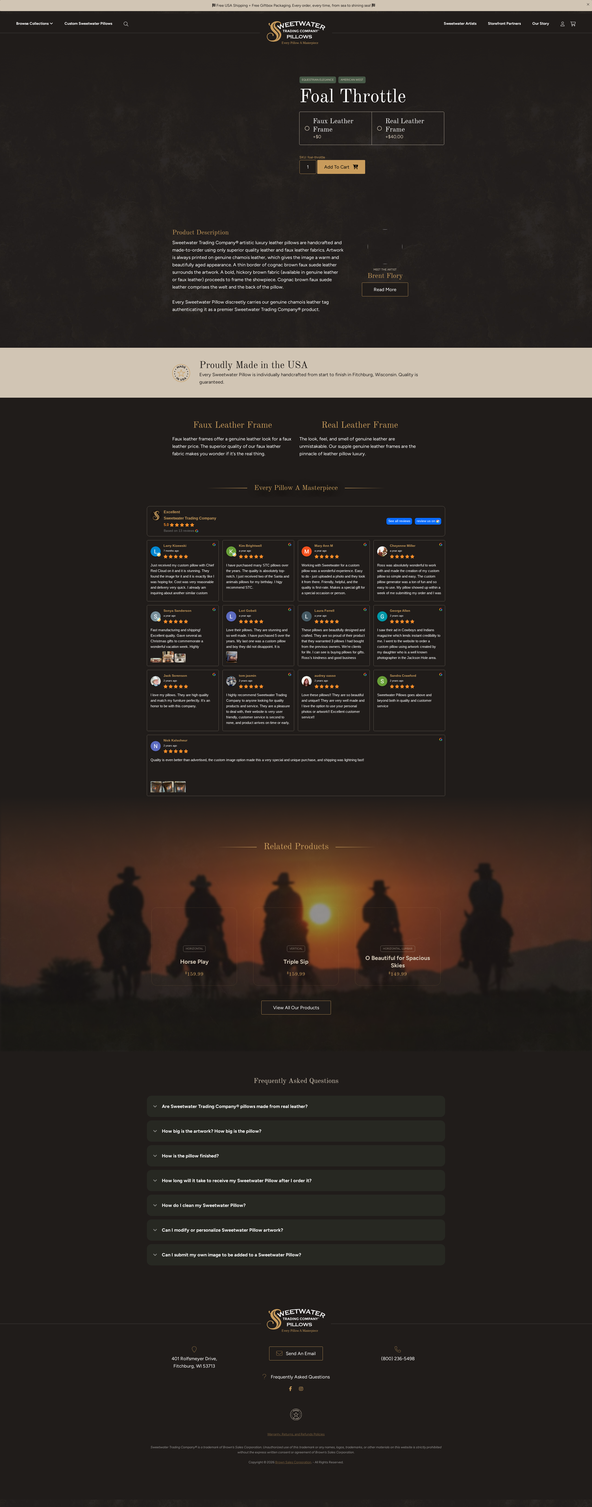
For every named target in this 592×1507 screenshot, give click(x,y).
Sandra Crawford (403, 675)
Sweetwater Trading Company (190, 518)
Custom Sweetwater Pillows (88, 23)
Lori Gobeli (247, 610)
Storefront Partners (504, 23)
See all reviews (399, 521)
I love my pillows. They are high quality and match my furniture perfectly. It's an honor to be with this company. (180, 700)
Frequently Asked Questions (300, 1377)
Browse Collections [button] (32, 23)
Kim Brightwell (250, 545)
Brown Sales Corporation (293, 1462)
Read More (385, 289)
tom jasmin (247, 675)
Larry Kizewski (174, 545)
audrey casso (325, 675)
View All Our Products (296, 1007)
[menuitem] (34, 23)
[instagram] (301, 1389)
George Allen (400, 610)
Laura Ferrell (324, 610)
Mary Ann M (323, 545)
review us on (426, 521)
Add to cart (336, 167)
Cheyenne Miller (402, 545)
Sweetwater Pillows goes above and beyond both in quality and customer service (404, 700)
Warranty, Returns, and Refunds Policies (296, 1434)
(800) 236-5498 (398, 1358)
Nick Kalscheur (175, 740)
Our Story (540, 23)
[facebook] (290, 1389)
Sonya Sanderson (177, 610)
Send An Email (301, 1353)
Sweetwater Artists (460, 23)
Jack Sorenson (175, 675)
